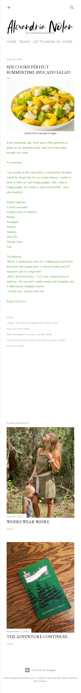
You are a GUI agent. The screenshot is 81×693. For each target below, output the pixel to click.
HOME (12, 42)
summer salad (15, 345)
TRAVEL (25, 42)
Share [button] (10, 317)
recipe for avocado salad (21, 340)
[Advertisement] (40, 385)
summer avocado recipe (50, 340)
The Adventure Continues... (38, 636)
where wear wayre (28, 521)
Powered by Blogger (44, 670)
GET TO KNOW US (46, 42)
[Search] (71, 6)
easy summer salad (18, 328)
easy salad (52, 322)
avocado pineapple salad (29, 322)
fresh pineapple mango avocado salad (29, 334)
